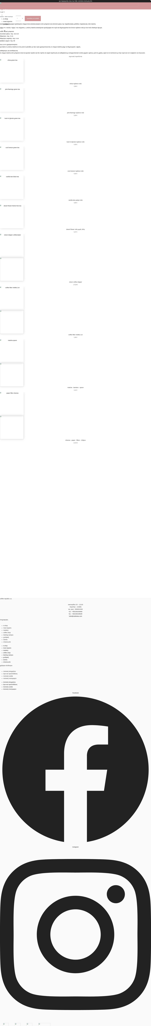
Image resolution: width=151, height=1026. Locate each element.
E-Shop (5, 10)
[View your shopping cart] (1, 42)
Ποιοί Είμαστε (7, 12)
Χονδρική (6, 15)
